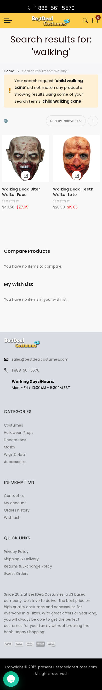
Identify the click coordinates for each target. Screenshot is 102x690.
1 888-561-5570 (54, 8)
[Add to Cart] (25, 175)
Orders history (17, 510)
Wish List (11, 517)
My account (15, 503)
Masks (9, 447)
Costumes (13, 425)
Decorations (15, 439)
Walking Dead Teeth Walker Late (73, 192)
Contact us (14, 495)
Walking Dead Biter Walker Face (21, 192)
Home (9, 71)
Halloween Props (18, 432)
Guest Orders (16, 573)
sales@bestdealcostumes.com (40, 359)
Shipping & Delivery (21, 559)
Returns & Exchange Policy (28, 566)
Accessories (15, 461)
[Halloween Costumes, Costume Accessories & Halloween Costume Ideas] (51, 20)
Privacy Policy (16, 551)
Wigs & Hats (15, 454)
